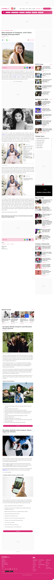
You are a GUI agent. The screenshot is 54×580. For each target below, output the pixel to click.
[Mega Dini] (3, 248)
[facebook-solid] (27, 68)
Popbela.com (5, 469)
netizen (18, 76)
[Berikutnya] (34, 315)
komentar (14, 76)
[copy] (32, 68)
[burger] (51, 8)
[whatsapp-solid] (25, 68)
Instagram (4, 134)
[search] (42, 8)
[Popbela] (9, 8)
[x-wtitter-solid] (30, 68)
